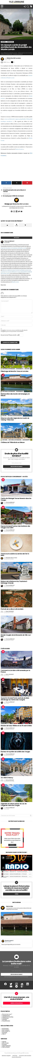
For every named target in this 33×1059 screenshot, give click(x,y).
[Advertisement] (16, 169)
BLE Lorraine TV (6, 1031)
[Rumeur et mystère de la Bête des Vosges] (16, 741)
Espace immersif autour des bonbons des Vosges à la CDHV (15, 527)
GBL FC (4, 1034)
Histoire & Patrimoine (8, 368)
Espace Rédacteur (16, 1057)
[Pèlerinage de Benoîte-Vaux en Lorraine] (16, 361)
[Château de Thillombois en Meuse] (16, 432)
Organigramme (6, 1015)
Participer (4, 1019)
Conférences (5, 1018)
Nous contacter (6, 1047)
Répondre (16, 237)
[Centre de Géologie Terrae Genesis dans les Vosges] (16, 488)
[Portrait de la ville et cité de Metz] (16, 598)
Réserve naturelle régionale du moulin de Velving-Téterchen (15, 419)
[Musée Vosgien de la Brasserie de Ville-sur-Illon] (16, 624)
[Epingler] (27, 183)
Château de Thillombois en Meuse (12, 442)
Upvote (7, 225)
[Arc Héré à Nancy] (16, 767)
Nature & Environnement (15, 415)
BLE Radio (4, 1032)
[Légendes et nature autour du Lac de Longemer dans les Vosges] (16, 793)
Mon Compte (5, 1043)
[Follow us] (24, 6)
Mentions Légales (6, 1055)
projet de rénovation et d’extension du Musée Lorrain (13, 248)
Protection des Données (25, 1055)
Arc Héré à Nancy (7, 778)
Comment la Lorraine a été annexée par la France (15, 671)
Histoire (4, 440)
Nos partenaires (6, 1021)
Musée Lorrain (15, 282)
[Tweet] (17, 183)
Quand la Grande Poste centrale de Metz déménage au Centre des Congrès (15, 699)
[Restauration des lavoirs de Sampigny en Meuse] (16, 383)
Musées (25, 477)
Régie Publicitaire (6, 1045)
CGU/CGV (14, 1055)
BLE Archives (5, 1028)
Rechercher (30, 816)
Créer (16, 894)
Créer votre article (16, 1003)
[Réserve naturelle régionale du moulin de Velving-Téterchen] (16, 407)
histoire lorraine (19, 149)
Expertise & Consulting (7, 1017)
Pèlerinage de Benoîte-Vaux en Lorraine (14, 371)
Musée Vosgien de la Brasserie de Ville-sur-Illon (16, 636)
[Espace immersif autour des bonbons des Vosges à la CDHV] (16, 515)
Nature (4, 415)
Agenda (4, 1041)
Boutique (4, 1044)
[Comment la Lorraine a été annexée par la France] (16, 660)
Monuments (19, 368)
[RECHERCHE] (28, 6)
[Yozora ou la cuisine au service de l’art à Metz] (16, 543)
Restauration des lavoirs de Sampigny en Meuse (15, 395)
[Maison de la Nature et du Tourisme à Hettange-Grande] (16, 571)
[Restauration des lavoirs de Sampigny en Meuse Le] (16, 928)
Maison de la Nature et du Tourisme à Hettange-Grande (14, 582)
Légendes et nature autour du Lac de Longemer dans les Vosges (13, 804)
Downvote (25, 225)
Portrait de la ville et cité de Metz (12, 609)
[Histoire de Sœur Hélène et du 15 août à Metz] (16, 715)
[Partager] (6, 183)
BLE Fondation (5, 1030)
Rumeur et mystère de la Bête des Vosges (15, 752)
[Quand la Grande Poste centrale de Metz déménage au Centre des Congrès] (16, 687)
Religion (27, 368)
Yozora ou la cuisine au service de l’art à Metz (15, 554)
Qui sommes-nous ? (7, 1014)
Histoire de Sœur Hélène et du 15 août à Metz (16, 726)
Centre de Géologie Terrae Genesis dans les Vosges (16, 499)
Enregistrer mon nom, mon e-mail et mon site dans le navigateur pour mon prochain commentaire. (14, 331)
